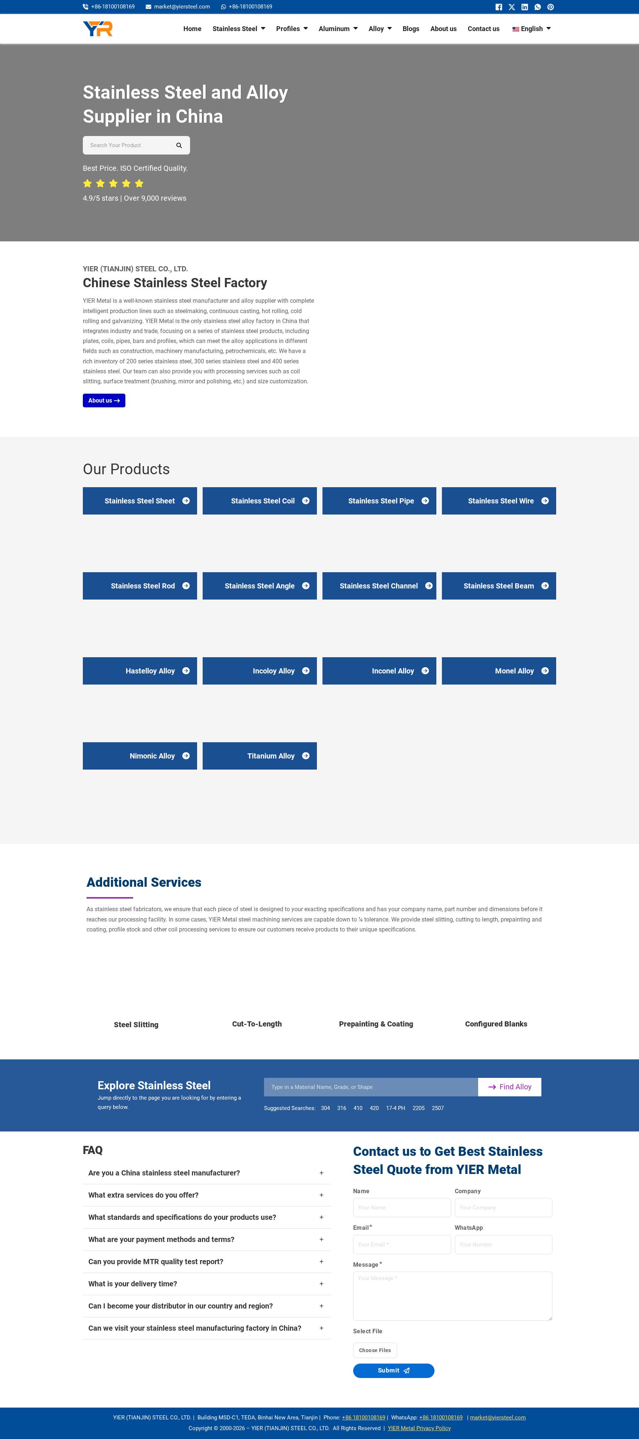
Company (468, 1191)
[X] (510, 7)
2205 (419, 1108)
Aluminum (334, 29)
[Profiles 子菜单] (306, 28)
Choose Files (375, 1350)
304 (325, 1108)
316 (341, 1108)
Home (192, 29)
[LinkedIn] (523, 7)
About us (443, 29)
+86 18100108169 (363, 1417)
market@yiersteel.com (498, 1417)
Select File (367, 1331)
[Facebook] (497, 7)
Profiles (288, 29)
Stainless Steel (235, 29)
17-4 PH (395, 1108)
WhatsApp (469, 1227)
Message (366, 1264)
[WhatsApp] (536, 7)
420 (374, 1108)
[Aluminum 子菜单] (356, 28)
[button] (207, 1173)
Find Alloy (515, 1086)
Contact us (484, 29)
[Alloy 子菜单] (390, 28)
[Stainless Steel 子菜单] (263, 28)
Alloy (376, 29)
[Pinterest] (549, 7)
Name (361, 1191)
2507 (438, 1108)
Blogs (411, 29)
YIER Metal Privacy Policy (419, 1428)
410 (358, 1108)
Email (361, 1227)
